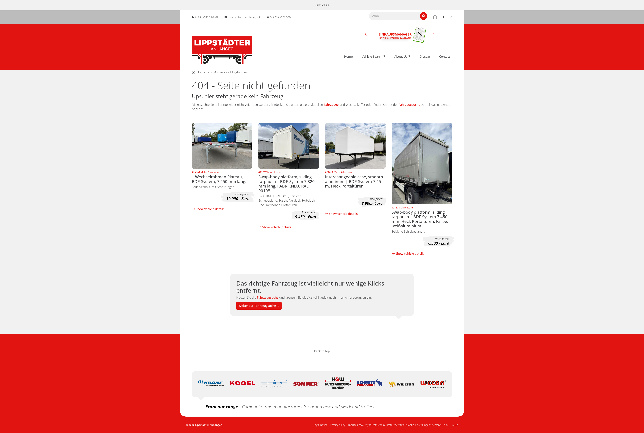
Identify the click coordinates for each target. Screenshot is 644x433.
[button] (367, 34)
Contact (444, 56)
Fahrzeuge (331, 105)
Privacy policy (337, 424)
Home (348, 56)
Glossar (424, 56)
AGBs (455, 424)
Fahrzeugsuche (409, 105)
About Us (400, 56)
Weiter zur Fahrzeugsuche (257, 306)
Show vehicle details (210, 209)
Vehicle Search (372, 56)
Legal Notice (320, 424)
